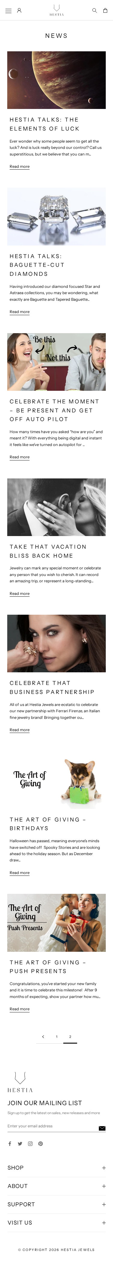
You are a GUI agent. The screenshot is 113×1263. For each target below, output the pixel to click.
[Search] (94, 11)
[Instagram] (30, 1143)
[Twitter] (20, 1143)
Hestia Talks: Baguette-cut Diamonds (37, 265)
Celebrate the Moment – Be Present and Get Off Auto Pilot (55, 410)
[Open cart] (105, 11)
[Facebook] (10, 1143)
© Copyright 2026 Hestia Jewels (56, 1250)
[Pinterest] (40, 1143)
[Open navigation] (8, 10)
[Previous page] (43, 1037)
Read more (20, 166)
